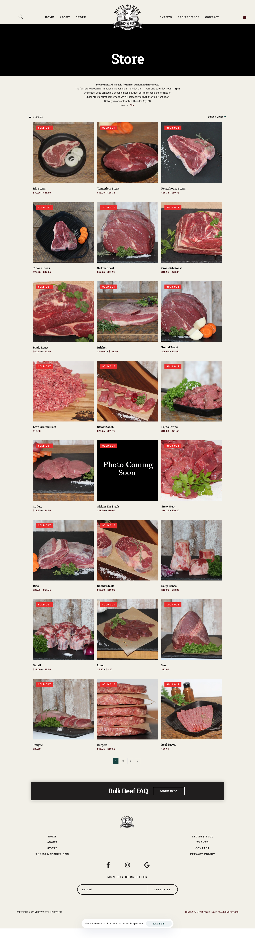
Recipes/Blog (188, 17)
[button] (36, 116)
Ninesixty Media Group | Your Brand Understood (212, 912)
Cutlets (37, 506)
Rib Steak (39, 188)
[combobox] (217, 117)
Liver (100, 665)
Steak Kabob (105, 427)
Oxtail (37, 665)
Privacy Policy (202, 854)
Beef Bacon (168, 744)
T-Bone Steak (41, 268)
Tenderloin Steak (108, 188)
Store (81, 17)
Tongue (38, 745)
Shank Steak (105, 586)
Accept (159, 923)
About (65, 17)
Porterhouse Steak (173, 188)
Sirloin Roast (105, 268)
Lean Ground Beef (44, 427)
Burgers (102, 745)
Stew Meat (168, 506)
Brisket (102, 347)
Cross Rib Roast (171, 268)
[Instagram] (127, 865)
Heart (165, 665)
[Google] (147, 865)
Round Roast (169, 347)
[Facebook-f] (108, 865)
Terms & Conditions (52, 854)
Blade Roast (40, 347)
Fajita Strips (169, 427)
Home (49, 17)
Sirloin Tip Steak (108, 506)
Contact (212, 17)
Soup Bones (169, 586)
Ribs (36, 586)
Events (166, 17)
